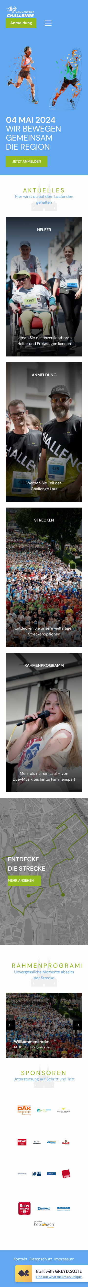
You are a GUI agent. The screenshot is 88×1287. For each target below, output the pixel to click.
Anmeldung (21, 22)
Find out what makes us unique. (59, 1277)
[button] (48, 23)
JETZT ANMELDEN (26, 161)
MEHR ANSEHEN (21, 880)
